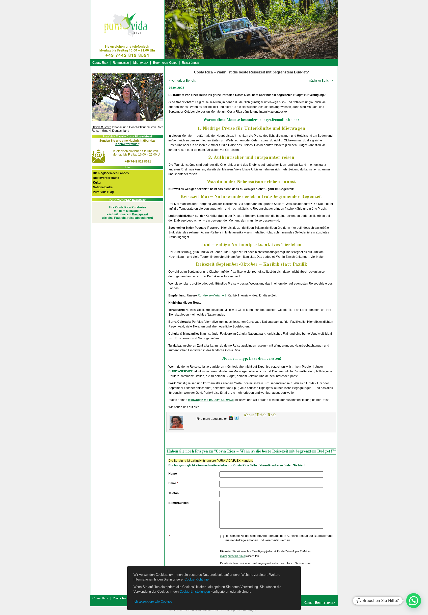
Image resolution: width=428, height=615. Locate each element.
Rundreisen (121, 63)
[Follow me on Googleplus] (231, 419)
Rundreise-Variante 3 (212, 295)
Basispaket (140, 214)
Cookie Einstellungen (195, 591)
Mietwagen (141, 63)
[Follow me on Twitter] (237, 419)
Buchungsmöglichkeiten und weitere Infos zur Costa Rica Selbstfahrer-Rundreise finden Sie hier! (236, 465)
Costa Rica (100, 63)
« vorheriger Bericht (182, 80)
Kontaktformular (127, 144)
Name (173, 473)
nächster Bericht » (321, 80)
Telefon (173, 493)
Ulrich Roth (265, 415)
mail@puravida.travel (232, 555)
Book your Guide (165, 63)
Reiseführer (190, 63)
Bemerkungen (178, 503)
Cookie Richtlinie (197, 579)
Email (173, 483)
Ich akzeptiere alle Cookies (153, 601)
